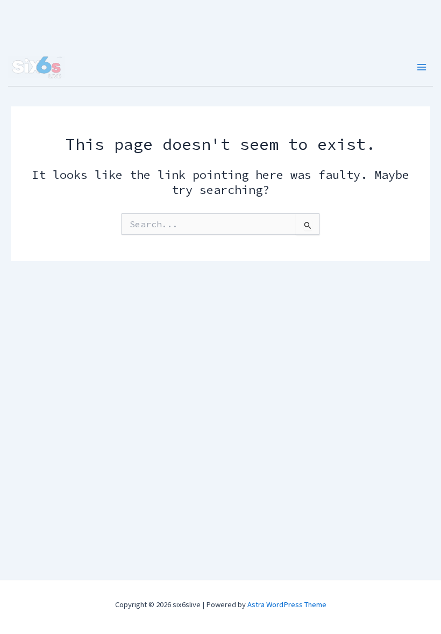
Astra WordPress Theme (286, 604)
